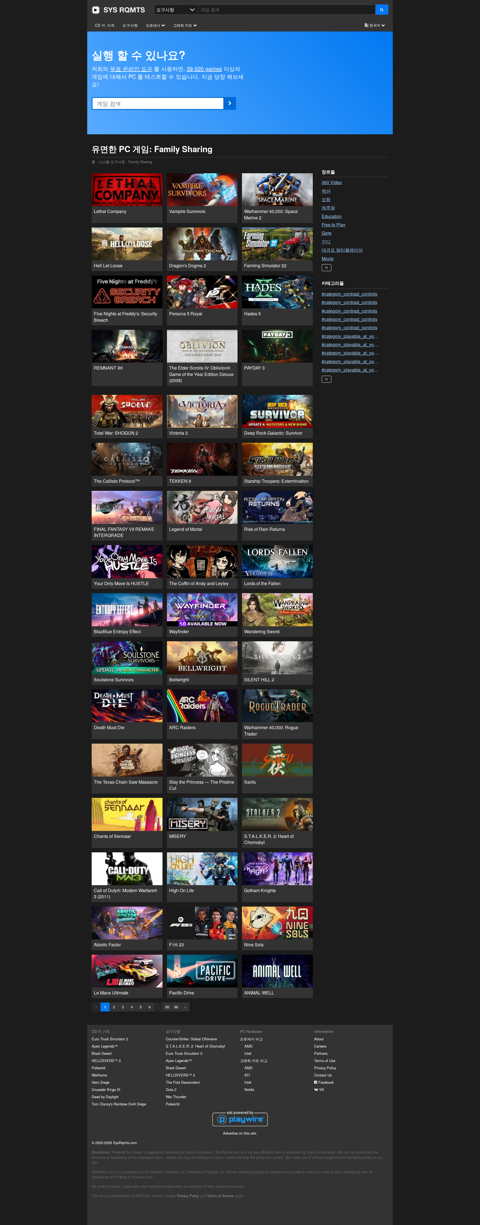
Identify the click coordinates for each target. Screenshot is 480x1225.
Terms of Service (220, 1195)
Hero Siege (100, 1082)
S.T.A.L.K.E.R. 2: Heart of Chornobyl (195, 1046)
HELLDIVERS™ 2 (106, 1060)
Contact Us (323, 1075)
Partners (321, 1053)
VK (321, 1089)
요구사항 (130, 25)
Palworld (98, 1067)
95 (167, 1006)
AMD (248, 1046)
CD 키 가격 (105, 25)
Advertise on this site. (240, 1133)
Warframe (99, 1075)
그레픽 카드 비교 (254, 1060)
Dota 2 (171, 1089)
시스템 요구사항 (112, 161)
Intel (247, 1053)
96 (176, 1006)
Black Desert (102, 1053)
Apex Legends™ (105, 1046)
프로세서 (153, 25)
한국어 (374, 25)
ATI (247, 1075)
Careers (320, 1046)
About (319, 1038)
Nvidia (249, 1089)
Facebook (325, 1082)
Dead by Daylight (105, 1096)
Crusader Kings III (106, 1089)
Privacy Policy (325, 1067)
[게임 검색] (381, 9)
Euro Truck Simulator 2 (110, 1038)
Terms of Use (324, 1060)
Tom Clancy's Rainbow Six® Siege (119, 1104)
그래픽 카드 (183, 25)
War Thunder (176, 1096)
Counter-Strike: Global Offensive (191, 1038)
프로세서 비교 (251, 1038)
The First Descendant (183, 1082)
